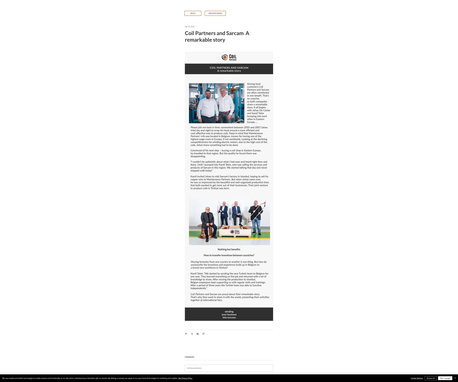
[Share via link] (203, 333)
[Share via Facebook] (186, 333)
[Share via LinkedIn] (198, 333)
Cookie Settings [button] (417, 378)
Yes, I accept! (445, 378)
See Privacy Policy (185, 378)
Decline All (431, 378)
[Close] (455, 378)
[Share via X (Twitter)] (192, 333)
